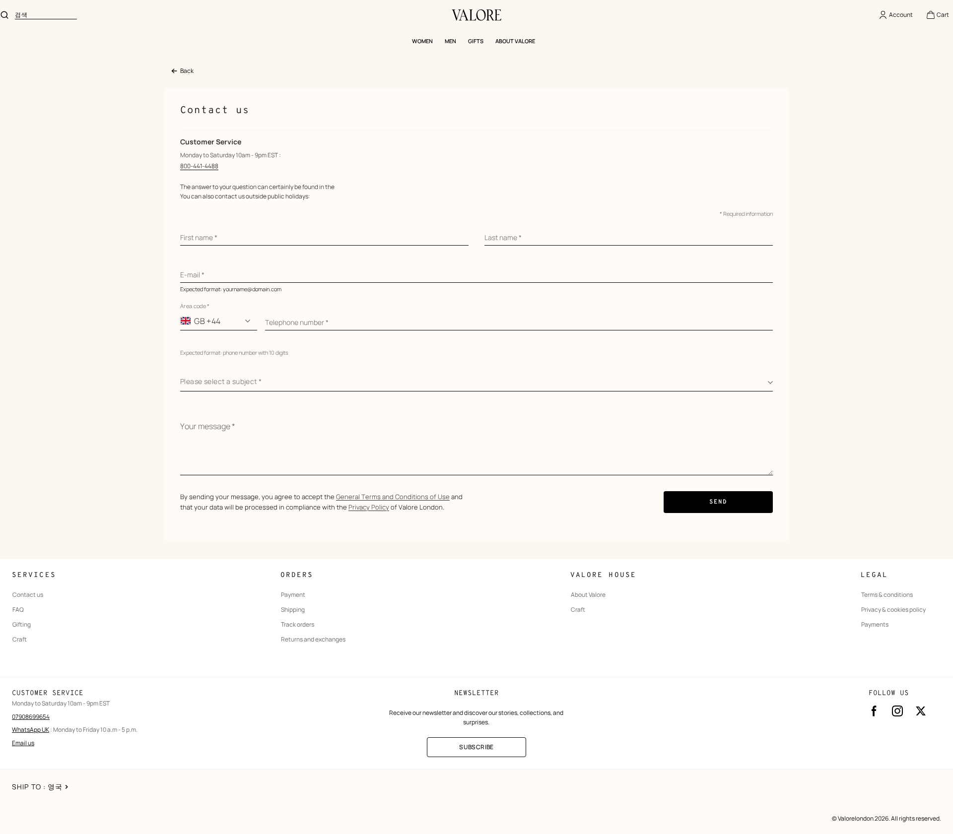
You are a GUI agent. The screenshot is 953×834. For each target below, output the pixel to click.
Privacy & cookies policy (893, 609)
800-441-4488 (199, 166)
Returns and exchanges (313, 639)
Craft (19, 639)
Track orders (297, 624)
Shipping (293, 609)
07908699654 (31, 716)
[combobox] (46, 14)
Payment (293, 594)
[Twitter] (920, 711)
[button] (937, 15)
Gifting (21, 624)
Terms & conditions (887, 594)
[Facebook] (874, 711)
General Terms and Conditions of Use (393, 496)
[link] (182, 71)
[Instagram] (897, 711)
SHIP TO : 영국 (37, 786)
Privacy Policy (368, 507)
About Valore (588, 594)
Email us (23, 743)
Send (718, 502)
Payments (874, 624)
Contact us (27, 594)
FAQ (18, 609)
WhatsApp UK (30, 729)
